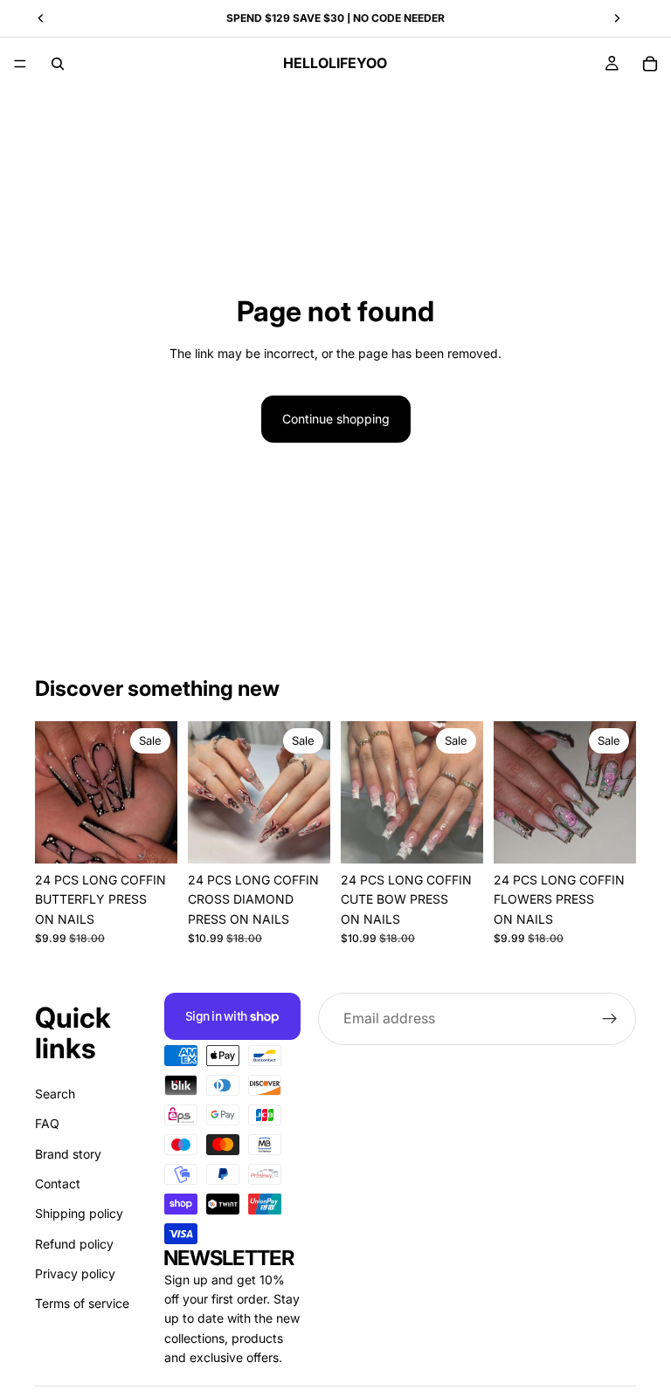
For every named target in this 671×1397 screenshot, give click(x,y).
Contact (57, 1183)
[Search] (57, 64)
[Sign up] (609, 1019)
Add (165, 836)
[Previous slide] (54, 792)
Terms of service (82, 1303)
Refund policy (74, 1243)
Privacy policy (75, 1273)
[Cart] (650, 64)
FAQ (47, 1123)
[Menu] (20, 64)
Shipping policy (79, 1213)
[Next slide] (158, 792)
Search (55, 1093)
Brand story (68, 1153)
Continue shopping (336, 418)
